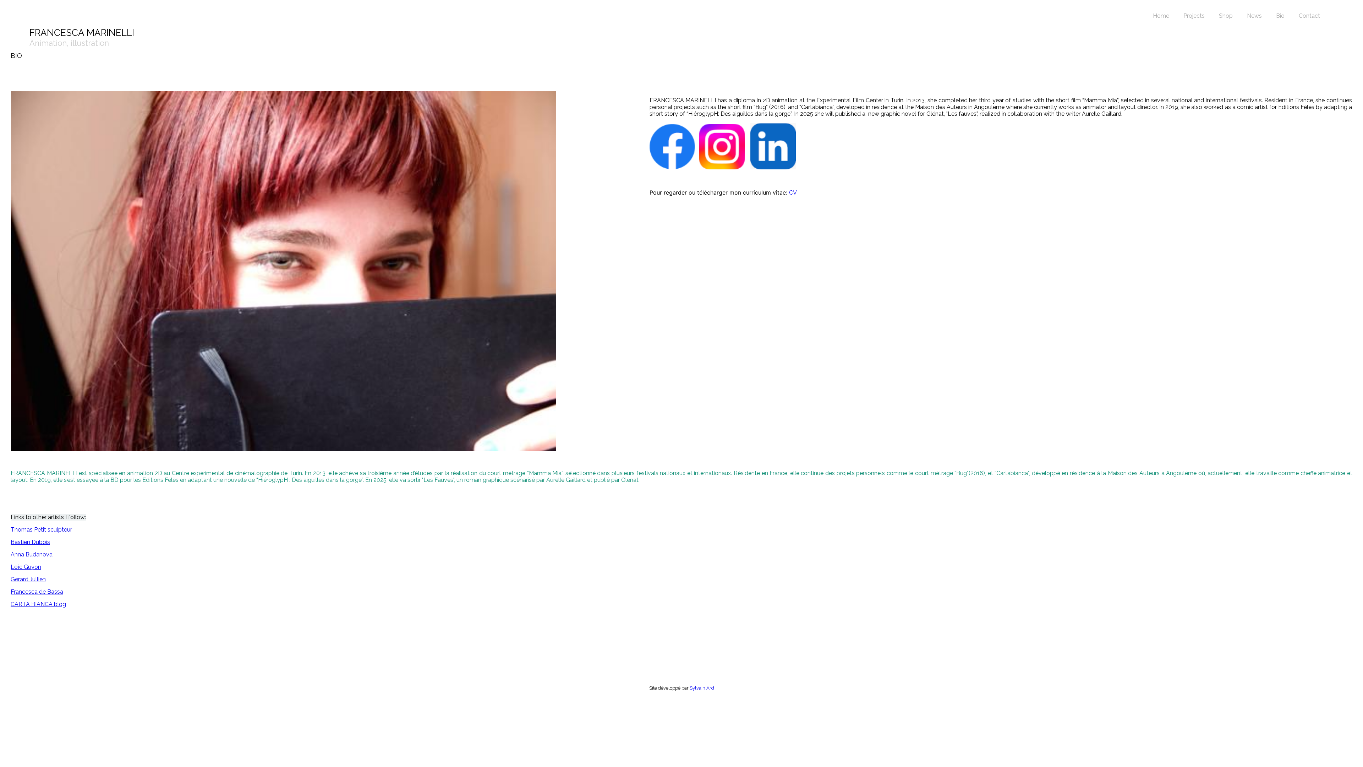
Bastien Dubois (30, 542)
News (1254, 15)
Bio (1280, 15)
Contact (1309, 15)
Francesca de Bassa (37, 591)
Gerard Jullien (28, 579)
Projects (1194, 15)
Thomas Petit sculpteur (41, 529)
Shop (1226, 15)
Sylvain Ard (702, 688)
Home (1161, 15)
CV (793, 192)
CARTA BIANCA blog (38, 604)
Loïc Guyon (26, 567)
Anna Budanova (32, 554)
